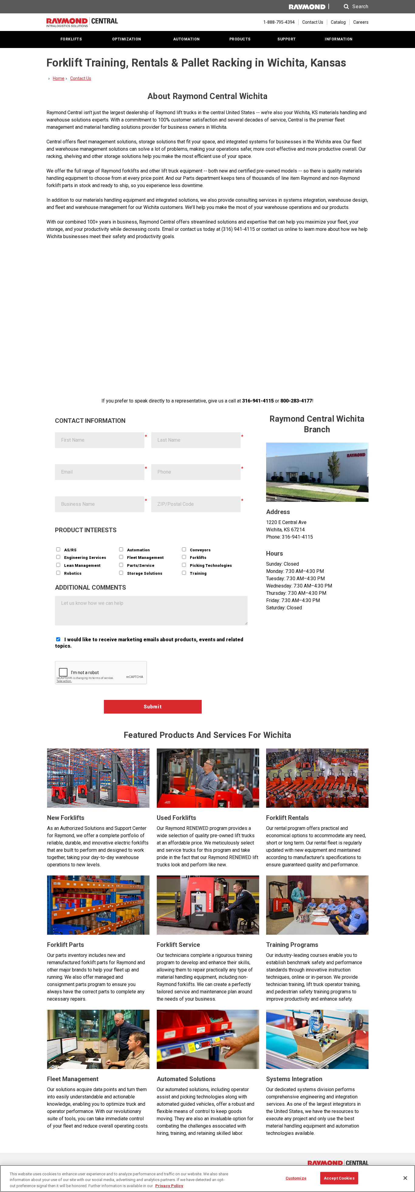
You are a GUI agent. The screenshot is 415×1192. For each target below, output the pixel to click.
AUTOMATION (186, 39)
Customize (296, 1178)
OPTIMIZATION (126, 39)
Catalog (338, 22)
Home (58, 78)
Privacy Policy (169, 1185)
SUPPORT (286, 39)
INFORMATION (339, 39)
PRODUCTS (240, 39)
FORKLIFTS (71, 39)
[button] (350, 6)
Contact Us (312, 22)
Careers (361, 22)
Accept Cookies (339, 1178)
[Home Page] (82, 22)
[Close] (405, 1178)
